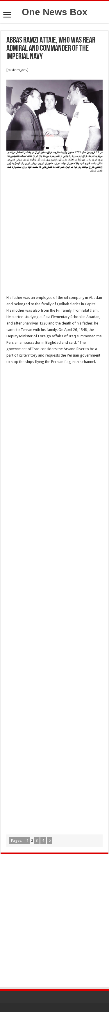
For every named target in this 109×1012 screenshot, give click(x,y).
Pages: (17, 840)
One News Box (54, 12)
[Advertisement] (54, 235)
